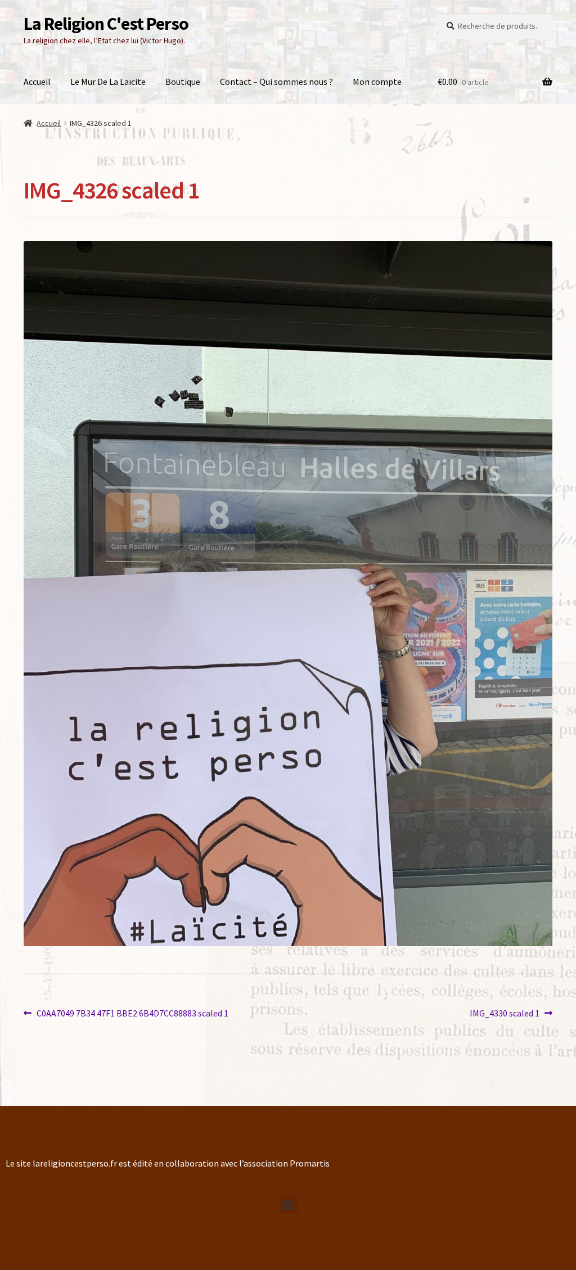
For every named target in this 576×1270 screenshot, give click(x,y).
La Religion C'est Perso (106, 23)
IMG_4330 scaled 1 (504, 1012)
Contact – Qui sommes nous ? (276, 81)
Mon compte (377, 81)
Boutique (182, 81)
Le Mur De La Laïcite (108, 81)
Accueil (37, 81)
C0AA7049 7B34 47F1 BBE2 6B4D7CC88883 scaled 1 (132, 1012)
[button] (288, 1204)
